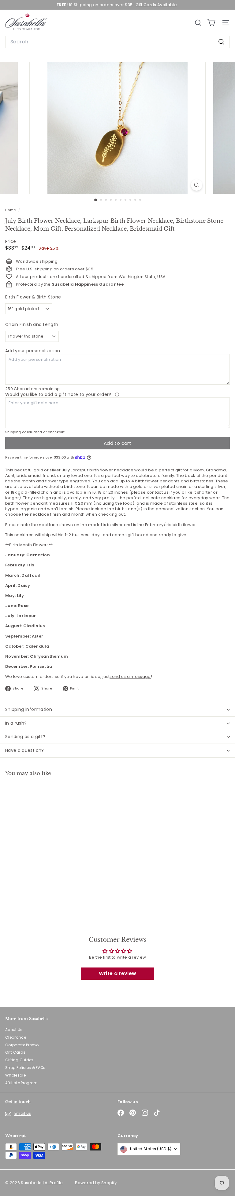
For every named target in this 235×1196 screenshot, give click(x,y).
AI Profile (54, 1183)
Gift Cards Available (156, 5)
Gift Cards (15, 1052)
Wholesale (15, 1075)
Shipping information (28, 709)
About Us (14, 1029)
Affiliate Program (21, 1082)
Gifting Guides (19, 1060)
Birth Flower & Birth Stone (33, 297)
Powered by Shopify (96, 1183)
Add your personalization (32, 351)
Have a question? (24, 750)
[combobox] (117, 42)
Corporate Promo (22, 1045)
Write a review (117, 973)
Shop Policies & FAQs (25, 1067)
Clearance (15, 1037)
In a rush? (16, 723)
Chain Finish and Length (31, 324)
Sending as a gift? (25, 736)
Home (11, 209)
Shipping (13, 432)
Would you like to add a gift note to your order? (59, 394)
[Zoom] (196, 185)
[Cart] (211, 23)
